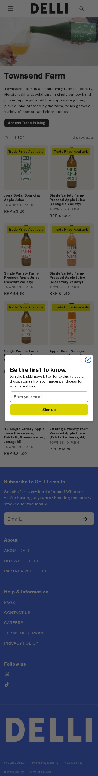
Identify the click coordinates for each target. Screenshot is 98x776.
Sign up (49, 409)
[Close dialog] (88, 360)
